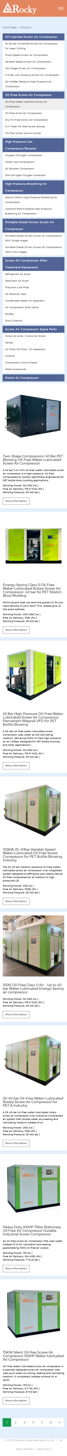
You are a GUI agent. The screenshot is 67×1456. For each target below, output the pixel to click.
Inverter (10, 356)
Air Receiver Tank (15, 294)
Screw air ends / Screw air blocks (25, 336)
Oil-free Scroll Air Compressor (23, 113)
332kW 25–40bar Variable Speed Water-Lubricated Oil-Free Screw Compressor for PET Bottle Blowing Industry (32, 854)
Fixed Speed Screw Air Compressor (26, 55)
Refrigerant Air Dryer (18, 274)
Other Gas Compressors (19, 162)
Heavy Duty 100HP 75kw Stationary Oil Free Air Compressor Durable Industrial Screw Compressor (32, 1230)
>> (59, 1422)
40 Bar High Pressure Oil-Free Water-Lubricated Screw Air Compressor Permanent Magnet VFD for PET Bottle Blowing (33, 719)
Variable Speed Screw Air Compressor (28, 61)
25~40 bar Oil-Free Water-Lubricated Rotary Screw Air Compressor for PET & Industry (33, 1102)
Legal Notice (44, 1448)
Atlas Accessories (15, 369)
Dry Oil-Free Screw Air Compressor (26, 119)
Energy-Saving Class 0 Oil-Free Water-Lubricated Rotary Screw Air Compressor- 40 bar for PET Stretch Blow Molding (32, 590)
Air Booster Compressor (19, 168)
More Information (16, 501)
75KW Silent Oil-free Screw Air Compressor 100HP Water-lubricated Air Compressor (33, 1356)
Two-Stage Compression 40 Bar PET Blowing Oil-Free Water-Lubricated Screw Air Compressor (33, 459)
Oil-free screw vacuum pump (23, 133)
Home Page (9, 27)
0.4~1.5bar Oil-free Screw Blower (25, 126)
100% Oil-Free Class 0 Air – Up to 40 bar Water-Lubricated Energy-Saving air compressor (33, 988)
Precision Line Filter (17, 287)
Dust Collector (14, 320)
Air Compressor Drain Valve (21, 307)
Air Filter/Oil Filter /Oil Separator (25, 349)
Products (26, 27)
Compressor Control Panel (21, 362)
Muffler (9, 314)
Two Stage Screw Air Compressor (25, 68)
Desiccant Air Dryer (17, 280)
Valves (9, 342)
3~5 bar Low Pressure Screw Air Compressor (32, 75)
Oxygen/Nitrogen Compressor (23, 155)
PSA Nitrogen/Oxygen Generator (25, 175)
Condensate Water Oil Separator (25, 300)
